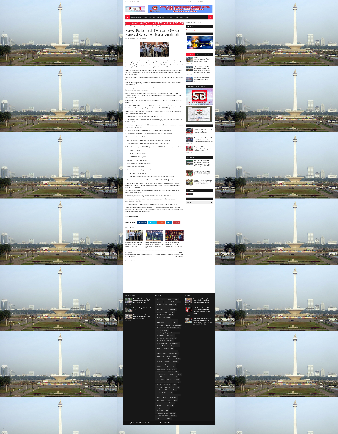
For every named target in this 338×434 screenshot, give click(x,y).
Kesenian (167, 366)
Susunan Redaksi (136, 17)
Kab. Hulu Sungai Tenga (162, 330)
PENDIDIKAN (168, 387)
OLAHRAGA (170, 382)
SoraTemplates (135, 423)
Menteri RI (174, 377)
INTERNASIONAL (161, 322)
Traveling (172, 413)
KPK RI (176, 372)
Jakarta (175, 322)
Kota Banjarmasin (134, 26)
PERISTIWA (176, 387)
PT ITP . (164, 397)
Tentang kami (133, 1)
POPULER (199, 54)
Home (126, 1)
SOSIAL (169, 400)
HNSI (172, 312)
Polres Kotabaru (161, 395)
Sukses (175, 400)
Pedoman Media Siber (149, 17)
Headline (166, 312)
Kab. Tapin (169, 340)
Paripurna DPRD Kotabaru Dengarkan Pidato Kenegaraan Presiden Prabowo (202, 148)
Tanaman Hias (169, 405)
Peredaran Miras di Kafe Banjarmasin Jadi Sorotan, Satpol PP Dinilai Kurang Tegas (173, 244)
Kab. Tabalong (160, 338)
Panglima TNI (167, 384)
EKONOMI (159, 312)
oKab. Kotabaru (161, 382)
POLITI (158, 392)
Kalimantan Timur (173, 353)
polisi (174, 390)
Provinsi (177, 395)
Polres (170, 392)
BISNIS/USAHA (172, 304)
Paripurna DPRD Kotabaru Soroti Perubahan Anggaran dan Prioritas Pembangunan (203, 130)
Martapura (166, 377)
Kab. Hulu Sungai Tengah (163, 333)
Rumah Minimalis (173, 397)
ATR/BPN (176, 299)
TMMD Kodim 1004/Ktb (162, 410)
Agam (158, 299)
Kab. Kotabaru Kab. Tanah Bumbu (165, 335)
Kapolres (159, 359)
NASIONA (169, 379)
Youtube (168, 418)
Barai (179, 302)
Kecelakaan (167, 361)
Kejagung (175, 361)
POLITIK (164, 392)
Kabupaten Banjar (174, 343)
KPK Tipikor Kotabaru (162, 374)
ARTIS (169, 299)
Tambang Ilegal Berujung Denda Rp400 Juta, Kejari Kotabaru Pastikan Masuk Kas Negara (202, 300)
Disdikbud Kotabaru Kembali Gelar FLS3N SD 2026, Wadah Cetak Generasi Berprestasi (202, 173)
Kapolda (174, 356)
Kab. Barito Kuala (176, 325)
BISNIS (165, 304)
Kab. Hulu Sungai (161, 327)
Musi (158, 379)
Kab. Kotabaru (175, 333)
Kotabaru (170, 372)
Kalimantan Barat (161, 351)
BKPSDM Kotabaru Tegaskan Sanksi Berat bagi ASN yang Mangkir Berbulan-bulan (202, 59)
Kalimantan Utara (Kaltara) (163, 356)
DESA (164, 307)
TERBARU (190, 54)
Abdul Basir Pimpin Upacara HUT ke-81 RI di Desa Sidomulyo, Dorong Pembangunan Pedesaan (203, 139)
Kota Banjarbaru (161, 369)
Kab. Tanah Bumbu (171, 338)
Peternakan (168, 390)
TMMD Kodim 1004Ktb (162, 413)
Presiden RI (170, 395)
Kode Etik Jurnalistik (172, 17)
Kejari (165, 364)
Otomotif (159, 384)
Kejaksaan (159, 364)
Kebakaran (159, 361)
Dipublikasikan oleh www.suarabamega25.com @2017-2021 (155, 423)
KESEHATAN (159, 366)
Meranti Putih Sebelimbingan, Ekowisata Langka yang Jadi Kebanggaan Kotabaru (141, 300)
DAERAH (159, 307)
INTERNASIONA (172, 320)
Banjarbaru (159, 302)
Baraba (166, 302)
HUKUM (171, 315)
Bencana (159, 304)
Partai (174, 384)
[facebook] (188, 1)
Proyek (158, 397)
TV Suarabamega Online (163, 415)
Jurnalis (168, 325)
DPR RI (170, 307)
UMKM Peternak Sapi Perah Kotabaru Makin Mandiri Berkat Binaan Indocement (141, 316)
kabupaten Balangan (162, 343)
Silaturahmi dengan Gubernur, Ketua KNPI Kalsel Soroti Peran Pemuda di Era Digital (133, 244)
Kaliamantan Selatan (168, 348)
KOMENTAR (208, 54)
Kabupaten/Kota (184, 17)
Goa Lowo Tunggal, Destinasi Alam (142, 308)
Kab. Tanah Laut (161, 340)
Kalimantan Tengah (161, 353)
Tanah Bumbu (160, 405)
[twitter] (190, 1)
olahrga (177, 382)
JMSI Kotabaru (160, 325)
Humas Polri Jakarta (161, 320)
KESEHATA (172, 364)
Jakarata (169, 322)
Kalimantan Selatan (172, 351)
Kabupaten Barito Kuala (162, 346)
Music (162, 379)
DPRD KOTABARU (171, 309)
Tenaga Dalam (160, 408)
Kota (173, 366)
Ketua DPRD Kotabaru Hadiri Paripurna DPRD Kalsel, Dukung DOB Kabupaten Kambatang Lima (154, 245)
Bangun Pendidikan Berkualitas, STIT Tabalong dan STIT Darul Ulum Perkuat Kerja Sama (203, 181)
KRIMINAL (172, 374)
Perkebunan (160, 390)
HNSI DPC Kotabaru (161, 315)
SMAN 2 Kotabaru (161, 400)
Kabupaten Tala (175, 346)
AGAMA (164, 299)
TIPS (167, 408)
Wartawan (173, 415)
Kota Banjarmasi (171, 369)
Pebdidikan (159, 387)
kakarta (158, 348)
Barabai (173, 302)
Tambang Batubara (169, 403)
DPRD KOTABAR (161, 309)
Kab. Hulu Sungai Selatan (173, 327)
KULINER (179, 374)
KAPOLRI (178, 359)
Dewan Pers (160, 17)
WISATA (158, 418)
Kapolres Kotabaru (168, 359)
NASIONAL (176, 379)
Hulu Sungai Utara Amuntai (163, 317)
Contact (139, 1)
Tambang (159, 403)
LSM (161, 377)
